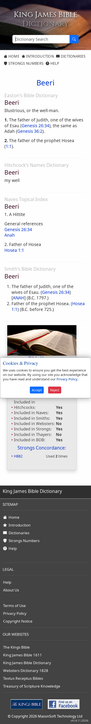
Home (13, 56)
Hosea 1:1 (14, 250)
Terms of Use (14, 605)
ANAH (18, 298)
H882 (18, 456)
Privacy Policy (15, 613)
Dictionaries (72, 56)
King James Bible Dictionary (27, 662)
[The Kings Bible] (27, 703)
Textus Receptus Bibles (23, 678)
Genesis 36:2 (29, 131)
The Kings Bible (16, 647)
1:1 (9, 146)
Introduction (39, 56)
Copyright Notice (17, 621)
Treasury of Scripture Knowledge (31, 686)
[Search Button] (74, 39)
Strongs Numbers (25, 63)
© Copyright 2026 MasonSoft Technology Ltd (45, 716)
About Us (11, 590)
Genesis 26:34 (35, 126)
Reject (54, 390)
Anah (9, 235)
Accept (37, 390)
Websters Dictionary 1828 (25, 670)
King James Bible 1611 (22, 654)
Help (54, 63)
